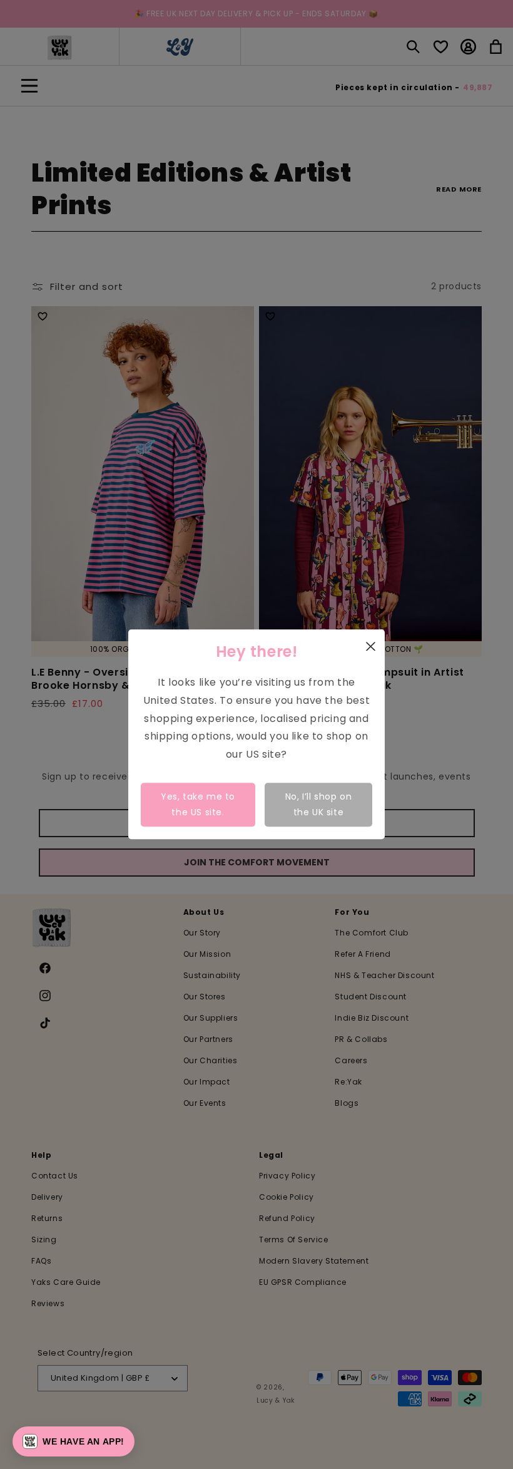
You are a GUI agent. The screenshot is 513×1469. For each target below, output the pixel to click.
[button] (74, 1441)
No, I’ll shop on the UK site (318, 804)
